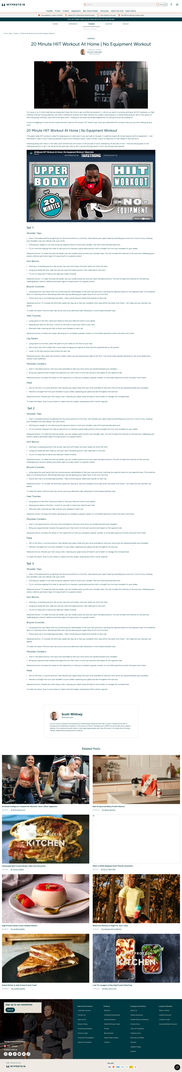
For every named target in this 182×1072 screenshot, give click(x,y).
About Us (134, 1010)
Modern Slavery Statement (140, 1019)
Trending (49, 11)
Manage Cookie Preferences (14, 1041)
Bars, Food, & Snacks (90, 11)
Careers (133, 1051)
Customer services (84, 1010)
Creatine (66, 11)
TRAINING (91, 38)
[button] (177, 1067)
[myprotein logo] (13, 4)
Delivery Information (85, 1042)
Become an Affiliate (137, 1037)
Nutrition (108, 24)
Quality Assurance (137, 1015)
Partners (133, 1042)
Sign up (10, 1010)
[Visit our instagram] (6, 1054)
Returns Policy (83, 1024)
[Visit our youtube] (19, 1054)
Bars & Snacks (108, 1033)
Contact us (82, 1015)
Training (91, 24)
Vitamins (107, 1042)
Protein (57, 11)
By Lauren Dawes (18, 929)
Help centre (82, 1019)
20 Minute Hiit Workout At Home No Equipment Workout (37, 33)
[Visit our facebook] (10, 1054)
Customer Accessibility (86, 1037)
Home (6, 33)
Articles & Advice (110, 1019)
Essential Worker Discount (168, 1024)
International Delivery (85, 1028)
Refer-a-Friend (164, 1010)
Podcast (126, 24)
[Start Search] (85, 4)
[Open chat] (28, 1054)
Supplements (76, 11)
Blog (10, 33)
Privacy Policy (135, 1024)
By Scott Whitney (94, 52)
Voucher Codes (164, 1019)
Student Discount (165, 1015)
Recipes (55, 24)
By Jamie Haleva (108, 810)
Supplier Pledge (136, 1047)
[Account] (171, 4)
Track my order (83, 1033)
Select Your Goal (117, 11)
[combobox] (125, 4)
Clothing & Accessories (112, 1015)
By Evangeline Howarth (111, 929)
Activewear (104, 11)
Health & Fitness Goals (112, 1024)
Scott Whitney (72, 714)
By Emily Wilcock (18, 810)
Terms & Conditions (137, 1028)
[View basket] (177, 4)
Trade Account (136, 1033)
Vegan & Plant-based (111, 1037)
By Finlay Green (17, 869)
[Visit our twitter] (24, 1054)
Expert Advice (131, 11)
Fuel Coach (163, 4)
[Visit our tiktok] (15, 1054)
